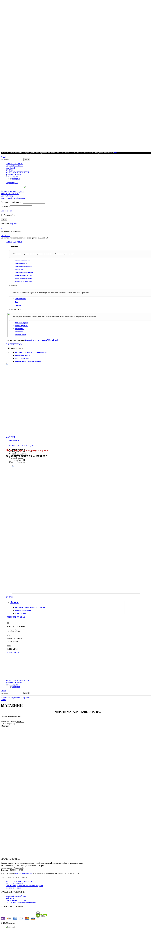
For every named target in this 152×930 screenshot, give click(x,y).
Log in (4, 219)
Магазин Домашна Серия (16, 896)
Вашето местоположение (11, 717)
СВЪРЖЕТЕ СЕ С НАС (16, 617)
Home (3, 700)
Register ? (13, 224)
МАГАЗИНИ (11, 168)
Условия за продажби (14, 884)
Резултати (5, 724)
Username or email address (12, 202)
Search (26, 159)
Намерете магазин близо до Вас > (22, 445)
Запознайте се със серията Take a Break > (42, 340)
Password (5, 207)
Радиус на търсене (8, 721)
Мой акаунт (10, 898)
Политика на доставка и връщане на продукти (24, 886)
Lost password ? (7, 211)
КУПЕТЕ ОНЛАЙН (14, 174)
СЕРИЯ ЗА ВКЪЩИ (14, 164)
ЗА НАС (9, 170)
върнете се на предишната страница (15, 698)
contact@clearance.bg (13, 652)
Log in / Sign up (12, 183)
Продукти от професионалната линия (21, 902)
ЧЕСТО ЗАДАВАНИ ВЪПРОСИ (19, 881)
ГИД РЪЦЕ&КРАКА (14, 166)
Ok (115, 153)
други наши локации (23, 873)
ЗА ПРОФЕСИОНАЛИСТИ (17, 172)
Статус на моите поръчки (16, 900)
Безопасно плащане (13, 888)
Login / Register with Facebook (13, 198)
